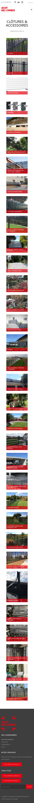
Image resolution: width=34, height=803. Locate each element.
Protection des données (11, 780)
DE (32, 2)
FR (29, 2)
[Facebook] (15, 2)
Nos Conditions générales (11, 776)
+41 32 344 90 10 (6, 2)
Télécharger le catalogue (11, 764)
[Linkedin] (19, 2)
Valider (29, 786)
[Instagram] (22, 2)
